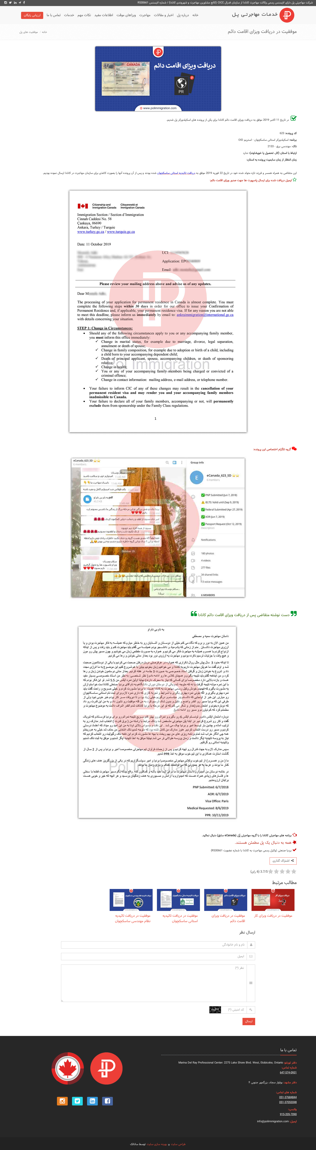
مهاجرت (144, 15)
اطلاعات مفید (103, 15)
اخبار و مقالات (163, 15)
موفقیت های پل (28, 32)
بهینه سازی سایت (157, 1144)
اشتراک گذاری (282, 860)
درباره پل (183, 15)
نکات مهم (84, 15)
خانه (195, 15)
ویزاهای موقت (126, 15)
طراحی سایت (178, 1144)
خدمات (69, 15)
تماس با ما (54, 15)
